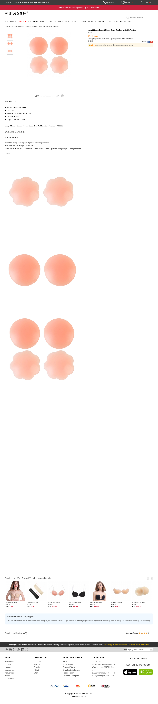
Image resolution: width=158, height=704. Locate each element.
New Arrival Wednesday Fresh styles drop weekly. (79, 8)
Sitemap (37, 673)
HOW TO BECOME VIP (138, 659)
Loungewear (10, 670)
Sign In (93, 45)
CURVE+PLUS (113, 22)
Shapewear (9, 662)
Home (7, 26)
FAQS (65, 662)
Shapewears (33, 22)
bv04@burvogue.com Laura (103, 676)
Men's (90, 22)
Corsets (44, 22)
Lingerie (52, 22)
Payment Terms (69, 667)
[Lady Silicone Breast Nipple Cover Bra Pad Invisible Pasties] (10, 36)
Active (74, 22)
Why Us (37, 664)
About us (37, 662)
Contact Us (96, 662)
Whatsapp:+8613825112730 (103, 667)
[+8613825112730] (26, 649)
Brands (37, 667)
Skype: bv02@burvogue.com (103, 664)
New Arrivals (10, 22)
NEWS (36, 670)
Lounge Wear (63, 22)
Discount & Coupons (71, 676)
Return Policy (68, 673)
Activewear (9, 673)
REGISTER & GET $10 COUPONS (138, 665)
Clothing (82, 22)
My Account (110, 2)
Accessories (100, 22)
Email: (94, 670)
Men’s (7, 676)
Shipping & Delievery (71, 670)
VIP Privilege (68, 664)
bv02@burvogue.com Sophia (103, 673)
